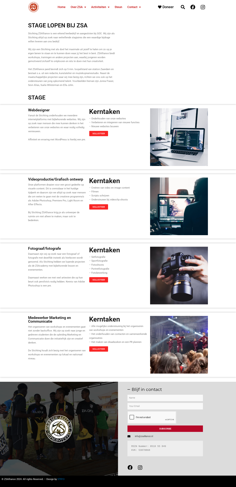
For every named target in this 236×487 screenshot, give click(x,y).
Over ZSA (77, 7)
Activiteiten (98, 7)
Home (62, 7)
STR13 (60, 479)
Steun (118, 7)
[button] (183, 7)
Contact (132, 7)
